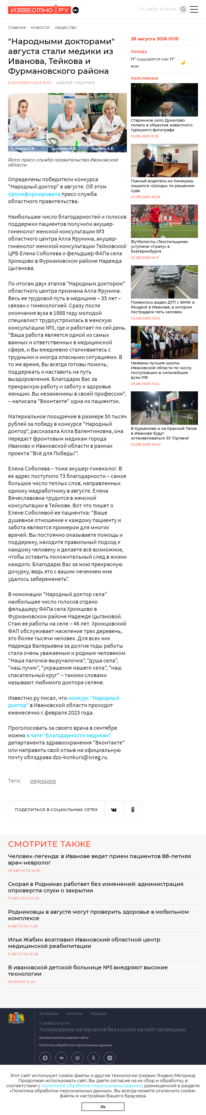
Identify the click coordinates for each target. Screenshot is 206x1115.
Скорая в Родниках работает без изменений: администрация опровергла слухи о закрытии (95, 887)
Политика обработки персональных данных (75, 1045)
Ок (103, 1107)
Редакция (98, 1014)
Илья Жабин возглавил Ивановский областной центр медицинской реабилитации (84, 942)
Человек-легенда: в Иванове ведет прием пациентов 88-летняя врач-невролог (99, 859)
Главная (17, 28)
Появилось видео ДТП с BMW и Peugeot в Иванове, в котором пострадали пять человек (163, 307)
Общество (66, 28)
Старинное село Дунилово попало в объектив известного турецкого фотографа (162, 125)
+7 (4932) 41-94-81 (157, 9)
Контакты (75, 1014)
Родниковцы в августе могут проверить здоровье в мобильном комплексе (98, 915)
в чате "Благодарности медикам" (69, 735)
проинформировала (34, 194)
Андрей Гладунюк (75, 83)
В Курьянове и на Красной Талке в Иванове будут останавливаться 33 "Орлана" (164, 433)
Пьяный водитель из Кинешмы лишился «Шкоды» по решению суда (162, 186)
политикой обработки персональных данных (91, 1085)
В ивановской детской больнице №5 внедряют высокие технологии (88, 970)
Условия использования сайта (64, 1037)
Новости (40, 28)
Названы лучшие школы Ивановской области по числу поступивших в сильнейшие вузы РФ (161, 370)
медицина (43, 780)
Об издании (48, 1014)
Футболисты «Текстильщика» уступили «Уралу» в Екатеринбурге (159, 246)
